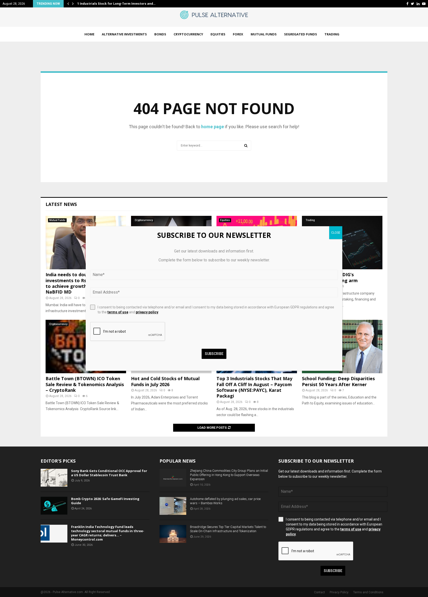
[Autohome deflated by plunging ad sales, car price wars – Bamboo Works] (173, 506)
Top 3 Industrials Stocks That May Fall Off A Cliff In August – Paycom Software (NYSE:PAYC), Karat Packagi (254, 387)
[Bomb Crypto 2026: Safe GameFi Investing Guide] (54, 506)
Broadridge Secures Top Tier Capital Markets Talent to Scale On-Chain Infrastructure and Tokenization (228, 529)
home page (212, 126)
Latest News (61, 204)
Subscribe (333, 571)
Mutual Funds (264, 34)
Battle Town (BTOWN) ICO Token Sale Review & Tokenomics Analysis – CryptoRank (85, 384)
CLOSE (335, 232)
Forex (238, 34)
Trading (331, 34)
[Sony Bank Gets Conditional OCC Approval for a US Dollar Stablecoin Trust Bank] (54, 478)
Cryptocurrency (188, 34)
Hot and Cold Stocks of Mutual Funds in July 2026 (165, 381)
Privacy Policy (339, 592)
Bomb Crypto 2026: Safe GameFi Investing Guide (105, 501)
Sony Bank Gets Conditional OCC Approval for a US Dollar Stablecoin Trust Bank (109, 473)
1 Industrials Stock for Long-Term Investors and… (116, 3)
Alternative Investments (124, 34)
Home (89, 34)
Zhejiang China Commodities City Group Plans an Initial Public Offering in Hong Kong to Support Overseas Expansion (229, 475)
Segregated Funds (300, 34)
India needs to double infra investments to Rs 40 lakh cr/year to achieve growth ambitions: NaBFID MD (83, 283)
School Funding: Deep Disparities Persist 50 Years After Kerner (338, 381)
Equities (218, 34)
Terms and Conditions (368, 592)
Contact (319, 592)
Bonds (160, 34)
